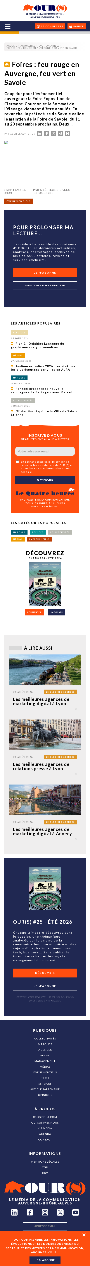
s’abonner (56, 612)
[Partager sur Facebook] (46, 134)
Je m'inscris (45, 479)
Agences (45, 1049)
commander (34, 612)
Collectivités (45, 1038)
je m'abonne (45, 1260)
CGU (45, 1167)
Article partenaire (45, 1089)
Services (45, 1083)
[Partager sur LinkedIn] (39, 134)
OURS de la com (45, 1117)
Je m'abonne (45, 272)
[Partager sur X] (53, 134)
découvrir (45, 972)
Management (45, 1061)
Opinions (45, 1094)
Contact (45, 1139)
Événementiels (45, 1072)
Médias (45, 1066)
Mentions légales (45, 1161)
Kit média (45, 1128)
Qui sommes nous (45, 1122)
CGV (45, 1173)
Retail (45, 1055)
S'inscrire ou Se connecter (45, 285)
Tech (45, 1078)
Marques (45, 1044)
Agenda (45, 1133)
